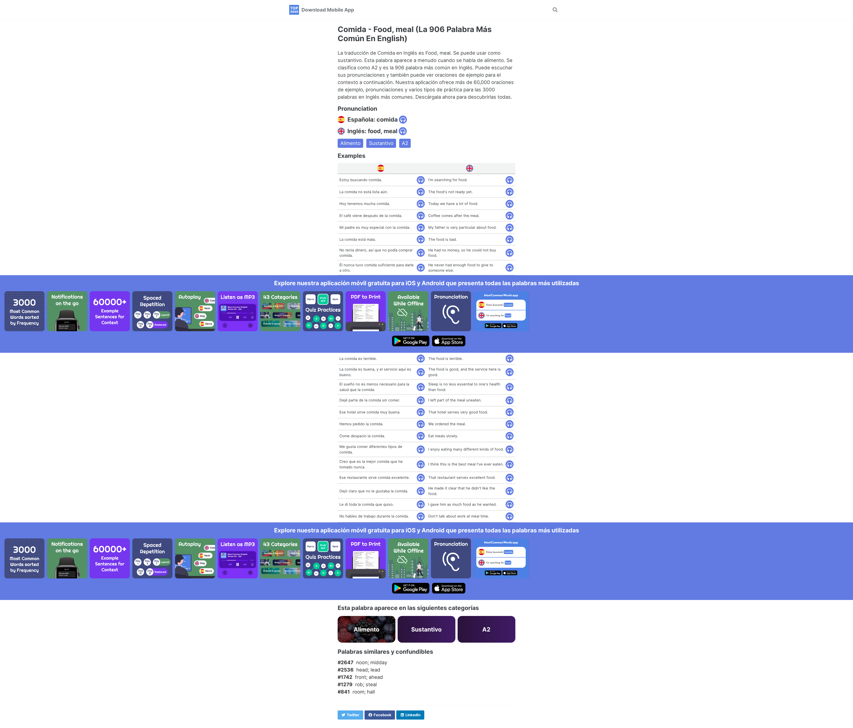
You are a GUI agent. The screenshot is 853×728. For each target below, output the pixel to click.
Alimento (350, 143)
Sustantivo (381, 143)
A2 (405, 143)
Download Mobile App (327, 10)
